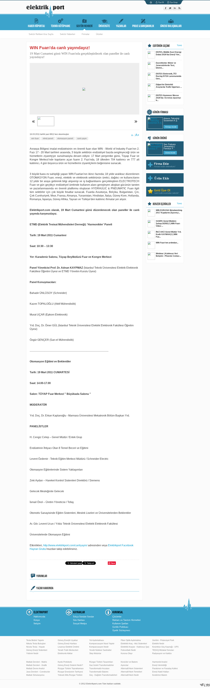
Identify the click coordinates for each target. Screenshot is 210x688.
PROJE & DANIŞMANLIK (143, 26)
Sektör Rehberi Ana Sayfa (41, 34)
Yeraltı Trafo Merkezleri (68, 650)
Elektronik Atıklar (65, 653)
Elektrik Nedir (158, 644)
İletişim (37, 623)
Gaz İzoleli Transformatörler (101, 665)
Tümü (179, 45)
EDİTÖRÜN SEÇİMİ (161, 46)
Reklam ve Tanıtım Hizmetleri (126, 620)
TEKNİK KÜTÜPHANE (60, 26)
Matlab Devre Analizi (35, 668)
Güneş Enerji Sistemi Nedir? (70, 665)
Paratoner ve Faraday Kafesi (165, 668)
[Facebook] (166, 9)
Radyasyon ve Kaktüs (162, 653)
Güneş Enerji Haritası (67, 644)
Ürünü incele (170, 153)
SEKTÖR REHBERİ (84, 26)
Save (113, 563)
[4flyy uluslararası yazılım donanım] (205, 685)
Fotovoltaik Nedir (128, 650)
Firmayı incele (170, 127)
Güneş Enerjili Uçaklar (68, 640)
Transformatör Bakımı (98, 672)
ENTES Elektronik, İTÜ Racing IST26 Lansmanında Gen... (168, 76)
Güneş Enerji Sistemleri (36, 650)
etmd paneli (48, 138)
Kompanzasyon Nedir (99, 647)
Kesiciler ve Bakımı (129, 662)
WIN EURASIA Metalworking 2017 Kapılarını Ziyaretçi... (169, 211)
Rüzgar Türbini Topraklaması (71, 668)
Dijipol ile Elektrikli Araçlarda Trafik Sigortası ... (169, 85)
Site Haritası (79, 620)
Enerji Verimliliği (159, 665)
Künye (37, 620)
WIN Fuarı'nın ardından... (167, 243)
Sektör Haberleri (67, 34)
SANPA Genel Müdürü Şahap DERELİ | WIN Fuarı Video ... (168, 223)
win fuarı (35, 138)
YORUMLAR (41, 576)
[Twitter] (170, 9)
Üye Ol (161, 2)
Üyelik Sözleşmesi (121, 630)
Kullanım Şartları (120, 623)
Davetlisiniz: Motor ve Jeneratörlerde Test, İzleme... (166, 65)
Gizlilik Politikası (120, 627)
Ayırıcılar (124, 665)
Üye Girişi (174, 2)
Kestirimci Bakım (159, 675)
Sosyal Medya (80, 623)
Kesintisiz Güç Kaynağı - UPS (165, 647)
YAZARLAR (121, 26)
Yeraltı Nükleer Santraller (100, 650)
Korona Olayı (126, 653)
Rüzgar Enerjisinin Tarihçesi (70, 672)
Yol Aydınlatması (96, 640)
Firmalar (85, 34)
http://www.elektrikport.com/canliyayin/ (65, 545)
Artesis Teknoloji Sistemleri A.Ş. (171, 119)
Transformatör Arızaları (99, 668)
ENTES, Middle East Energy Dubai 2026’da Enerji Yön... (168, 53)
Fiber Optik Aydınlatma (131, 640)
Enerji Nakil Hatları (160, 672)
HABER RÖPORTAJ (36, 26)
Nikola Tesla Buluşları (36, 644)
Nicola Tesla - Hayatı (35, 647)
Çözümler (116, 617)
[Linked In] (175, 9)
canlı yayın (82, 138)
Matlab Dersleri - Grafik (36, 665)
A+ (137, 135)
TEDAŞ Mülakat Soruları (163, 650)
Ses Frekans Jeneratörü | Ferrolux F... (170, 146)
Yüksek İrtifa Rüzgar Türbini (70, 675)
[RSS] (179, 9)
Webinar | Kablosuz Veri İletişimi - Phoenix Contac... (168, 254)
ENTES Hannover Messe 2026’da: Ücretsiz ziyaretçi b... (168, 97)
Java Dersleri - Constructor (38, 672)
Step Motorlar (95, 653)
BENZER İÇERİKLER (162, 204)
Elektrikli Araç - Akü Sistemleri (134, 644)
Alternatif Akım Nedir (130, 675)
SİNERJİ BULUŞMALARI (171, 26)
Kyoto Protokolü (65, 662)
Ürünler (99, 34)
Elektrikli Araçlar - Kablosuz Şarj (135, 647)
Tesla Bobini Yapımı (35, 640)
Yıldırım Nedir (32, 653)
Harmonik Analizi (159, 662)
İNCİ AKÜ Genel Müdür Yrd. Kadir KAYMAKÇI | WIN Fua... (168, 234)
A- (132, 135)
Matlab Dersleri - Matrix (36, 662)
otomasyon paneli (65, 138)
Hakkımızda (39, 617)
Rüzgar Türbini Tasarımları (101, 662)
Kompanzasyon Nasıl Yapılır (101, 644)
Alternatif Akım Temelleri (131, 672)
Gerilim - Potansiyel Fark (163, 640)
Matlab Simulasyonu (35, 675)
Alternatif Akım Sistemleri (132, 668)
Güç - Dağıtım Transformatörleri (103, 675)
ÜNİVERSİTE (104, 26)
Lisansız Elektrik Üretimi (68, 647)
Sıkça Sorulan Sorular (83, 617)
